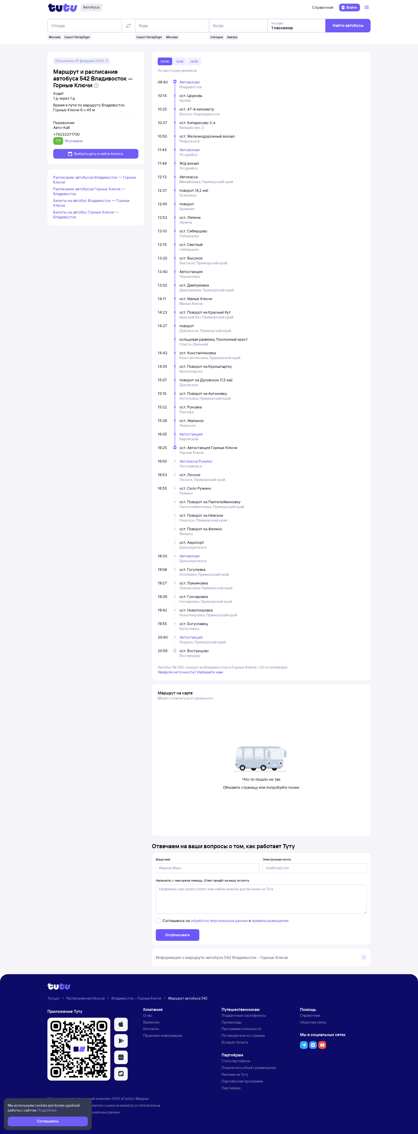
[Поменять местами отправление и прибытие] (128, 25)
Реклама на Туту (235, 1074)
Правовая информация (162, 1035)
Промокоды (231, 1022)
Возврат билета (235, 1042)
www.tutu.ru (129, 1105)
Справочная (322, 7)
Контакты (151, 1028)
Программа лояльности (241, 1028)
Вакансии (151, 1022)
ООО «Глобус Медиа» (130, 1098)
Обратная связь (313, 1022)
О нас (147, 1015)
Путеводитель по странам (243, 1035)
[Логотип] (62, 7)
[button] (121, 1024)
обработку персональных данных (219, 920)
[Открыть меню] (367, 7)
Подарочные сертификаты (244, 1015)
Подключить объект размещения (249, 1067)
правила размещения (270, 920)
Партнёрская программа (242, 1081)
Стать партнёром (236, 1061)
